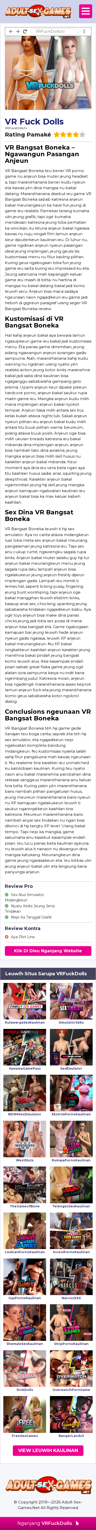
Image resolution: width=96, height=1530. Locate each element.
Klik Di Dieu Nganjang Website (48, 950)
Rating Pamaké (28, 134)
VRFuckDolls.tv (16, 128)
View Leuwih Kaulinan (48, 1450)
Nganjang (44, 1523)
